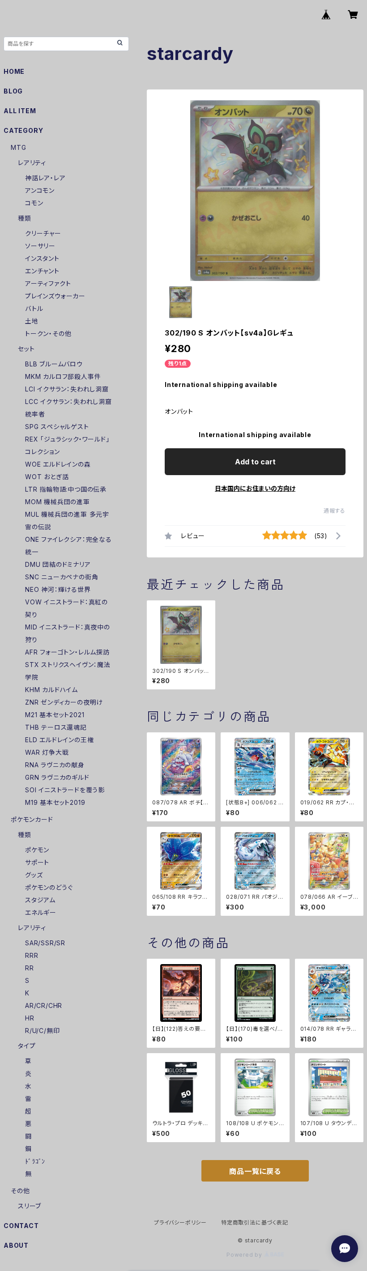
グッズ (34, 875)
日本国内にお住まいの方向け (255, 488)
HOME (14, 71)
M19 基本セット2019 (55, 802)
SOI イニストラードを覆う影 (65, 790)
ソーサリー (40, 246)
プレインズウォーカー (55, 296)
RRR (31, 955)
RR (29, 968)
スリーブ (29, 1206)
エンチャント (42, 271)
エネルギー (40, 912)
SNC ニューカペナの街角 (61, 577)
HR (29, 1018)
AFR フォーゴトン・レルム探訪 (67, 652)
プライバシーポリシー (180, 1222)
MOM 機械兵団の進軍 (57, 502)
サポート (37, 862)
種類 (24, 218)
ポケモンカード (32, 819)
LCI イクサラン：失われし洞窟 (67, 389)
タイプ (26, 1046)
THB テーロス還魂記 (56, 727)
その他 (20, 1190)
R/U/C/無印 (42, 1030)
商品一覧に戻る (255, 1171)
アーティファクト (48, 283)
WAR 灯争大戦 (46, 752)
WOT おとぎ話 (46, 476)
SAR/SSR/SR (45, 943)
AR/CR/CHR (43, 1005)
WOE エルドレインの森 (58, 464)
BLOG (13, 91)
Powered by (245, 1254)
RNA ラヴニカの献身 (55, 765)
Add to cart (255, 461)
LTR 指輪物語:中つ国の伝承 (66, 489)
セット (26, 349)
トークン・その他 (48, 333)
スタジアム (40, 900)
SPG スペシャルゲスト (57, 426)
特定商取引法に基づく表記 (254, 1222)
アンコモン (40, 190)
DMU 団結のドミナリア (58, 564)
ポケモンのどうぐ (49, 887)
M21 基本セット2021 (54, 714)
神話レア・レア (45, 178)
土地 (31, 321)
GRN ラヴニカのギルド (57, 777)
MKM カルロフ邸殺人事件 (63, 376)
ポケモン (37, 850)
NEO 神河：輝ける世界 (58, 589)
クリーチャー (43, 233)
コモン (34, 203)
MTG (18, 147)
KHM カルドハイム (51, 689)
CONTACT (21, 1225)
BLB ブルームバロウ (54, 364)
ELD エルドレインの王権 (59, 740)
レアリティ (32, 162)
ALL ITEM (20, 111)
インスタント (42, 258)
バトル (34, 308)
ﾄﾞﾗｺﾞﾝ (35, 1161)
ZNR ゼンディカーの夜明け (64, 702)
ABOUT (16, 1245)
